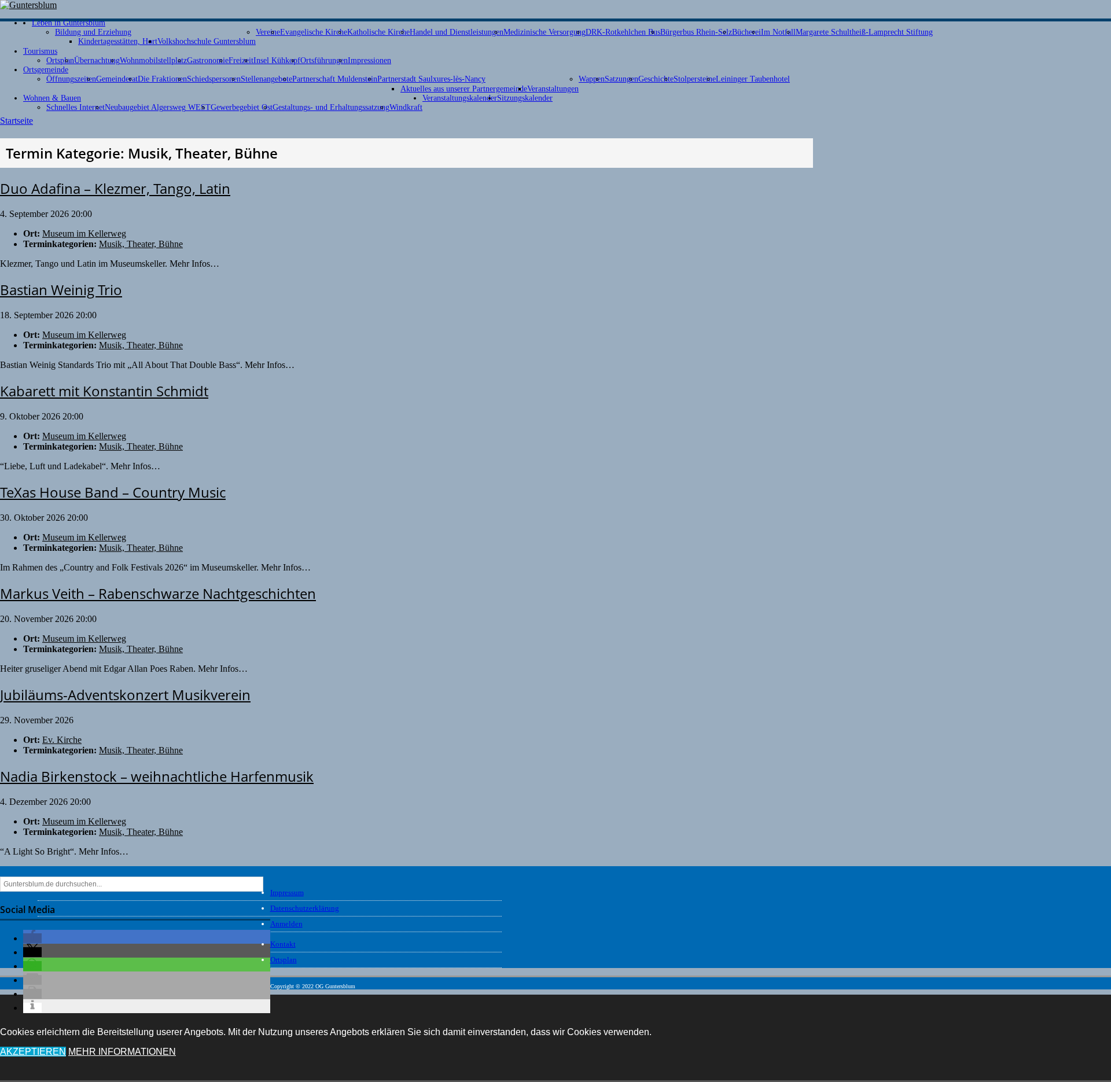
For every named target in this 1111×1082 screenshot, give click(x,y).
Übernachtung (97, 60)
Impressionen (369, 60)
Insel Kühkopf (276, 60)
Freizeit (241, 60)
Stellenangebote (266, 79)
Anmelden (286, 923)
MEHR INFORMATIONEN (122, 1052)
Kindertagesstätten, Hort (117, 41)
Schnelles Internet (75, 107)
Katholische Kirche (378, 32)
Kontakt (283, 944)
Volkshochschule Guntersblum (206, 41)
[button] (32, 938)
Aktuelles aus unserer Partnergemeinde (463, 88)
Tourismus (40, 51)
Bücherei (746, 32)
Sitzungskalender (525, 98)
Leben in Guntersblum (68, 23)
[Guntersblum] (28, 5)
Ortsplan (60, 60)
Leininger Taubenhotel (753, 79)
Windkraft (405, 107)
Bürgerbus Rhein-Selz (696, 32)
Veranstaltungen (553, 88)
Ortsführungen (324, 60)
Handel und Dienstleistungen (456, 32)
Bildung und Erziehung (93, 32)
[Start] (27, 23)
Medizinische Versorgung (544, 32)
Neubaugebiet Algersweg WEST (158, 107)
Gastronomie (208, 60)
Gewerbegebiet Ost (242, 107)
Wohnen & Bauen (52, 98)
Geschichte (656, 79)
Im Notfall (778, 32)
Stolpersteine (695, 79)
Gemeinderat (117, 79)
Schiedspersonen (214, 79)
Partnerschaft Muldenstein (334, 79)
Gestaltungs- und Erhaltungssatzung (331, 107)
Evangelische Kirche (313, 32)
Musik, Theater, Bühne (141, 244)
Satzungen (621, 79)
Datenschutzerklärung (304, 908)
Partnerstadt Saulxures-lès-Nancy (431, 79)
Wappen (592, 79)
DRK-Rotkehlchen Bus (623, 32)
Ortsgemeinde (45, 69)
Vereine (268, 32)
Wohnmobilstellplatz (153, 60)
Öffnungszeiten (71, 79)
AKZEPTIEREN (33, 1052)
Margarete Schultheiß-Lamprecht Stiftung (864, 32)
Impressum (287, 892)
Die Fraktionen (162, 79)
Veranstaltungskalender (459, 98)
